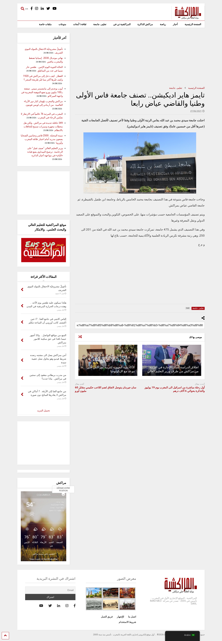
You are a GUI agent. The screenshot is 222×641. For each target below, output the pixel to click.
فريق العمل (107, 616)
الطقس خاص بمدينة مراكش (43, 554)
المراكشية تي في (122, 24)
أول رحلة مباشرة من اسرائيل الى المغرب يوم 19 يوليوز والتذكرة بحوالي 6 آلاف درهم (174, 389)
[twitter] (48, 8)
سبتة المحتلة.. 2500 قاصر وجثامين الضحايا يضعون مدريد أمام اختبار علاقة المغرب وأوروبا (42, 139)
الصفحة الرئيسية (193, 24)
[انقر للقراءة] (171, 360)
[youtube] (55, 8)
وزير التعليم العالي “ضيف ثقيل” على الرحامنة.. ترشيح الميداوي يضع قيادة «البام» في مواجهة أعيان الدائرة (45, 152)
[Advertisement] (140, 57)
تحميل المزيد (43, 410)
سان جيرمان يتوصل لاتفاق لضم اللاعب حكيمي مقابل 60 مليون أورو (105, 389)
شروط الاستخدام (127, 622)
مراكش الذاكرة (145, 24)
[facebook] (31, 8)
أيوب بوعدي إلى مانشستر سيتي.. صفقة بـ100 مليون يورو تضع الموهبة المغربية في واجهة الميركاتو (42, 92)
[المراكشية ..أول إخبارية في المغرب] (186, 18)
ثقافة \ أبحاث (79, 24)
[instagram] (36, 8)
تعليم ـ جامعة (99, 24)
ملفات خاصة (45, 24)
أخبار (175, 24)
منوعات (62, 24)
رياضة (163, 24)
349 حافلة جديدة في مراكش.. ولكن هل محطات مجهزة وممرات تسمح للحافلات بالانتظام (43, 126)
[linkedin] (42, 8)
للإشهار (120, 616)
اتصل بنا (132, 616)
